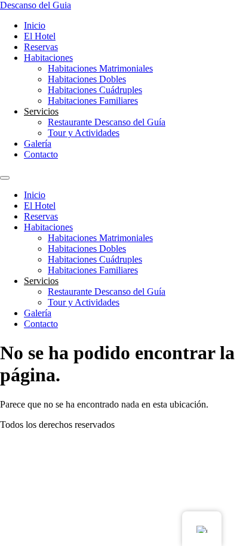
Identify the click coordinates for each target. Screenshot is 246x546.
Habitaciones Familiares (93, 100)
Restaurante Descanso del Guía (106, 122)
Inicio (34, 25)
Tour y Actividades (83, 133)
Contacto (41, 154)
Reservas (41, 47)
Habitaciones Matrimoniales (100, 68)
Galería (37, 143)
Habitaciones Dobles (87, 79)
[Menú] (5, 178)
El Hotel (40, 36)
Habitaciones (48, 58)
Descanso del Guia (35, 5)
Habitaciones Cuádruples (95, 90)
